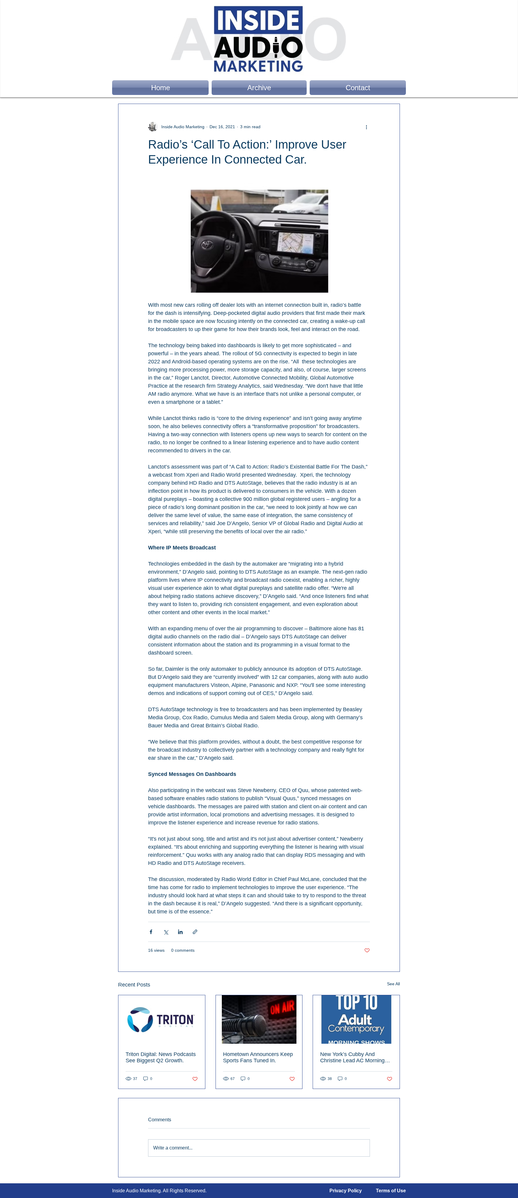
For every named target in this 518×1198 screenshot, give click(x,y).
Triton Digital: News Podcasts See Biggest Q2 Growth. (161, 1057)
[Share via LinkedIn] (180, 932)
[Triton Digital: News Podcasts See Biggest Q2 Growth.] (161, 1019)
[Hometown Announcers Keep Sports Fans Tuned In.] (259, 1019)
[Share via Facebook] (151, 932)
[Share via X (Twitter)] (165, 932)
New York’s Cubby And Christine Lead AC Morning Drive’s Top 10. (352, 1057)
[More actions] (366, 126)
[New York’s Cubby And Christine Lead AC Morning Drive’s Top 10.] (356, 1019)
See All (393, 983)
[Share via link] (195, 932)
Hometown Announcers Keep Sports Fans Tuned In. (258, 1057)
